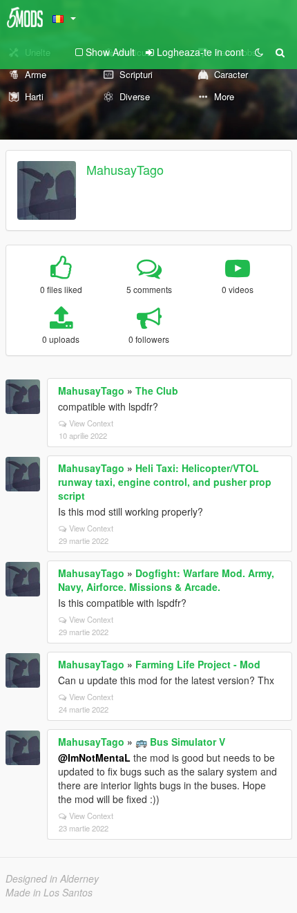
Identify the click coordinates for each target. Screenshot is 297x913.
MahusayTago (125, 169)
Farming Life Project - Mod (197, 664)
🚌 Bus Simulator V (180, 742)
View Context (91, 423)
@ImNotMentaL (94, 757)
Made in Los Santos (49, 892)
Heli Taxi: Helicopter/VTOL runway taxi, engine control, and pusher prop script (164, 481)
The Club (156, 390)
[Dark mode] (259, 52)
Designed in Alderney (52, 878)
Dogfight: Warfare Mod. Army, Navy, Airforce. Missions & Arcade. (166, 580)
